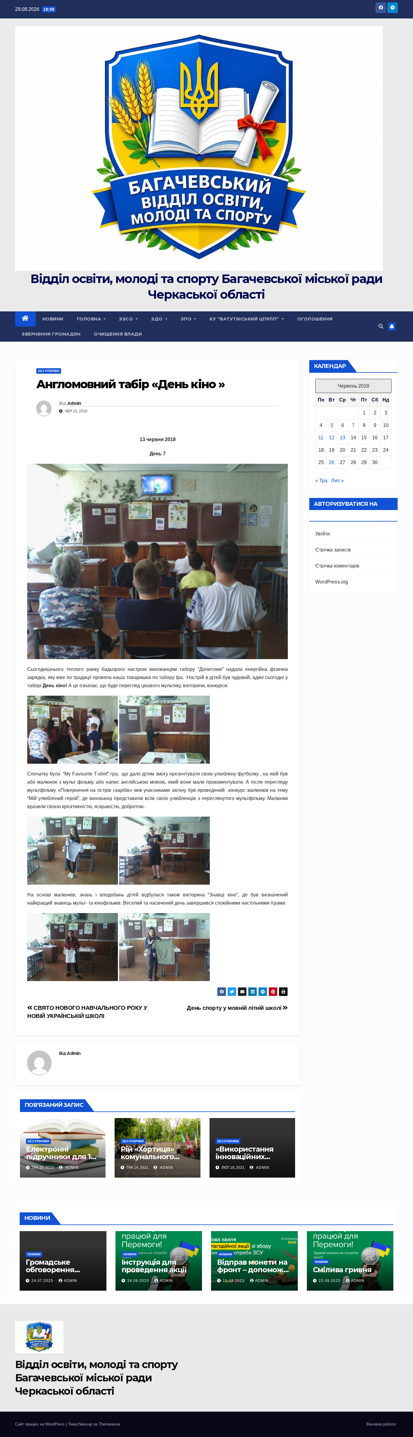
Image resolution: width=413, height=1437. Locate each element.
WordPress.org (331, 581)
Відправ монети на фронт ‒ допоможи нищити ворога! (252, 1270)
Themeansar (109, 1424)
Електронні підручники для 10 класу (60, 1157)
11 (321, 437)
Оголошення (315, 319)
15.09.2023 (234, 1281)
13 (342, 437)
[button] (381, 326)
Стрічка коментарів (337, 565)
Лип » (337, 480)
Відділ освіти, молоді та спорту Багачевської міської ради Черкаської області (96, 1377)
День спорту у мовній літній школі (235, 1008)
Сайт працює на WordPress (40, 1424)
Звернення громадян (51, 334)
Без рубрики (48, 370)
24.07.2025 (42, 1281)
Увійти (322, 533)
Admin (74, 403)
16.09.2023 (138, 1281)
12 (331, 437)
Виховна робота (380, 1424)
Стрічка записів (333, 549)
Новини (52, 319)
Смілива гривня (342, 1269)
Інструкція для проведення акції (154, 1266)
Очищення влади (118, 334)
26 (331, 462)
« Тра (321, 480)
